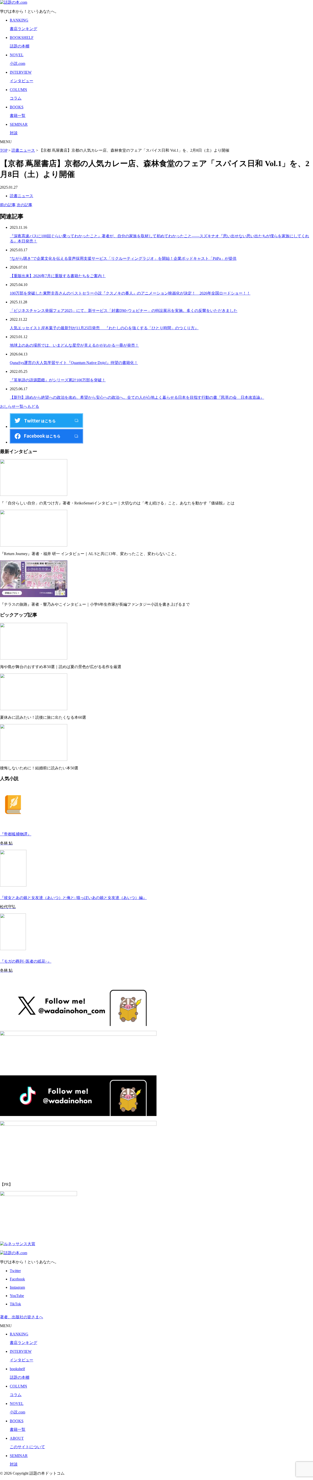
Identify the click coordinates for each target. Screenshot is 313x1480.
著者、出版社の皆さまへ (21, 1317)
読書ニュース (21, 196)
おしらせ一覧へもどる (19, 406)
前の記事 (8, 205)
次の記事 (24, 205)
